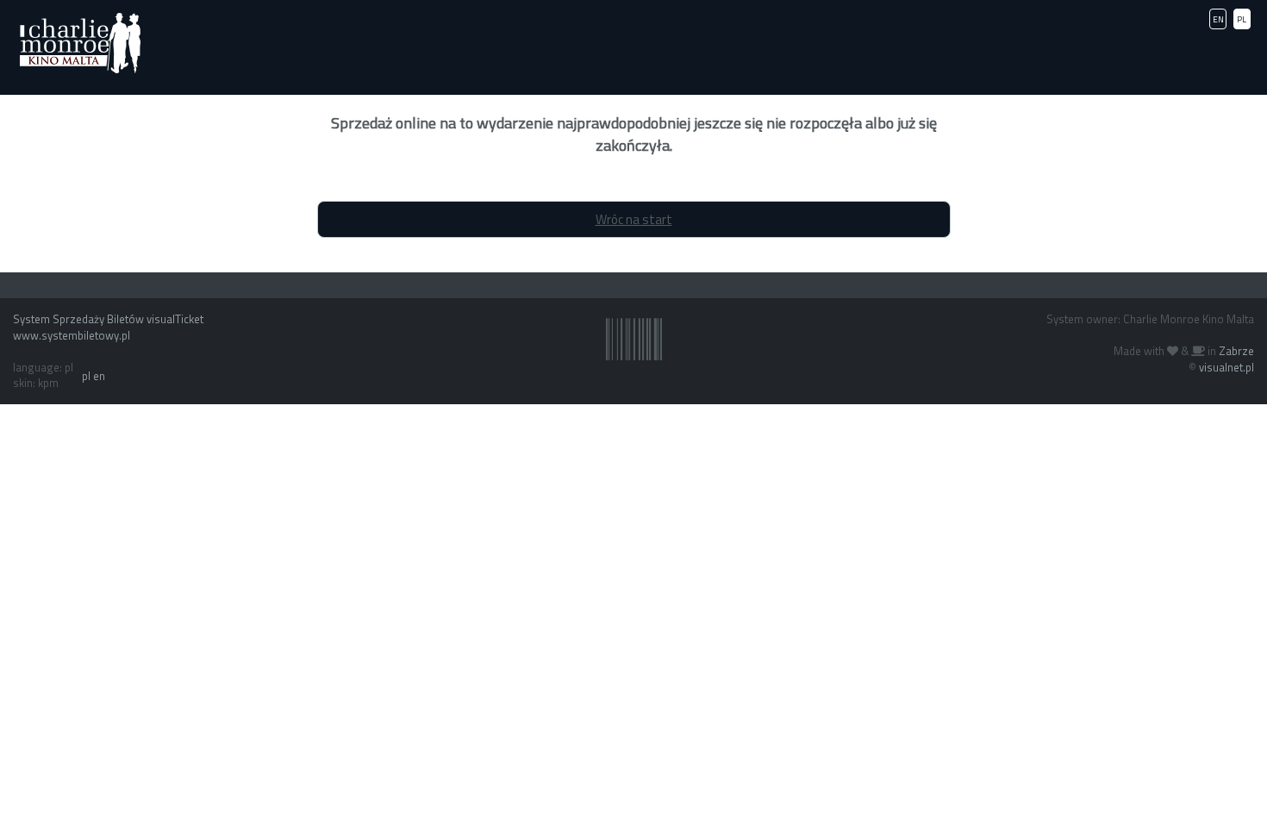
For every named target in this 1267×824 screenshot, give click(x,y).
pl (86, 375)
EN (1218, 19)
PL (1241, 19)
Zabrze (1236, 350)
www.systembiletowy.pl (71, 335)
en (99, 375)
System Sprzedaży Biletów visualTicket (108, 319)
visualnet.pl (1226, 367)
